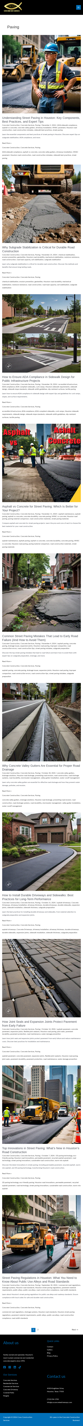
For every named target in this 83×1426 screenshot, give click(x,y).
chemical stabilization (66, 255)
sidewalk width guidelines (37, 389)
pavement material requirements (23, 1315)
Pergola (6, 1396)
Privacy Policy (52, 1356)
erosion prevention (9, 257)
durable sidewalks (64, 905)
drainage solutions (9, 775)
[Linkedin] (14, 1367)
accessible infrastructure (67, 384)
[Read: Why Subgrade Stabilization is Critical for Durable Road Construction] (41, 204)
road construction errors (21, 673)
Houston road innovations (24, 1158)
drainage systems (8, 1288)
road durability (14, 778)
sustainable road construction (42, 1160)
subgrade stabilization (52, 260)
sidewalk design (19, 414)
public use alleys (29, 1290)
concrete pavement (23, 1056)
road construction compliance (47, 1290)
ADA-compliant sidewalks (25, 387)
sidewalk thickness (31, 907)
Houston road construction (20, 155)
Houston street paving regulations (48, 1288)
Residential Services (10, 1383)
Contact (50, 1347)
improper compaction (58, 646)
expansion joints (26, 646)
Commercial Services (11, 1386)
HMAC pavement (59, 128)
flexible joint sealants (32, 1031)
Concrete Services (27, 125)
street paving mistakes (43, 648)
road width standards (68, 1290)
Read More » (7, 143)
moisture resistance (71, 257)
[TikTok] (19, 1367)
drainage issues (13, 646)
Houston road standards (25, 1288)
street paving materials (60, 519)
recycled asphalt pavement (62, 1158)
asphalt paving (24, 541)
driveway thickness (35, 905)
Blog (48, 1353)
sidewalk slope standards (17, 389)
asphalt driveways (64, 903)
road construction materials (40, 519)
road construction (9, 260)
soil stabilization (37, 260)
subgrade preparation (61, 648)
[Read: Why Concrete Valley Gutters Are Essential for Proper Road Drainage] (41, 722)
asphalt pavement (63, 1029)
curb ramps (40, 387)
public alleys (17, 1290)
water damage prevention (51, 1034)
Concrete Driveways (24, 929)
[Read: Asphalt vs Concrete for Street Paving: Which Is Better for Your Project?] (41, 463)
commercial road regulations (69, 1285)
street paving (58, 130)
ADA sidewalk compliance (67, 125)
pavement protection (18, 1034)
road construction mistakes (23, 130)
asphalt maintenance (66, 514)
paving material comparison (18, 519)
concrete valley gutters (26, 128)
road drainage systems (21, 803)
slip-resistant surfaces (56, 389)
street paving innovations (20, 1160)
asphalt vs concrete (9, 128)
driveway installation (44, 128)
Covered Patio (8, 1393)
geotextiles (21, 257)
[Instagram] (9, 1367)
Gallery (49, 1350)
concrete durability (31, 516)
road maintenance (34, 1034)
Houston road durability (35, 257)
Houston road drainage (25, 775)
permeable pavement (43, 1158)
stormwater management (30, 778)
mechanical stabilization (54, 257)
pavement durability (18, 1059)
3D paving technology (64, 1156)
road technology (22, 1185)
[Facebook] (4, 1367)
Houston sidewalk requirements (57, 387)
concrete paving (45, 516)
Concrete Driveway (10, 1389)
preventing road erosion (44, 775)
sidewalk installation (15, 907)
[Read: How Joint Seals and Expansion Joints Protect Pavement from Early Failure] (41, 978)
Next (75, 1330)
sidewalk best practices (43, 130)
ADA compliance (8, 387)
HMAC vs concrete (59, 516)
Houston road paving (20, 544)
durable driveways (50, 905)
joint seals (61, 1031)
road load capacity (23, 260)
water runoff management (70, 778)
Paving (37, 125)
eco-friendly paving (26, 1182)
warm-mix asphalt (61, 1160)
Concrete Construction (11, 125)
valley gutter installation (50, 778)
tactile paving (70, 389)
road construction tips (26, 648)
